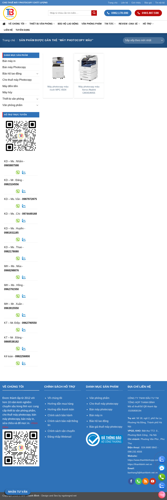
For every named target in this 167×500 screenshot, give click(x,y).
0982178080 (11, 251)
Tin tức (109, 24)
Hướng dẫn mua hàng (61, 403)
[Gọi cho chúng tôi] (138, 481)
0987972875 (29, 199)
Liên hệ (124, 2)
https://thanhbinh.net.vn (140, 464)
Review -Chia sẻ (128, 24)
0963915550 (11, 308)
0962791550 (11, 289)
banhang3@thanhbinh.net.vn (143, 472)
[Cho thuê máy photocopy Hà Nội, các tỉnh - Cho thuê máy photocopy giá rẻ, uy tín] (22, 13)
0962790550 (29, 322)
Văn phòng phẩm (92, 24)
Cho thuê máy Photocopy (17, 79)
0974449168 (29, 213)
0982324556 (11, 184)
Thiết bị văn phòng (41, 24)
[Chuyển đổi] (37, 73)
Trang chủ (112, 2)
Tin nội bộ (160, 2)
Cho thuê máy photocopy (103, 403)
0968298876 (11, 270)
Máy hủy (7, 92)
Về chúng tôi (16, 24)
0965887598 (11, 165)
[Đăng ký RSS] (145, 481)
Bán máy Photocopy (14, 67)
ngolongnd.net (69, 495)
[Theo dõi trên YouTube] (152, 481)
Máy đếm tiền (10, 86)
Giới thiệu (136, 2)
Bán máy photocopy (100, 409)
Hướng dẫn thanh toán (61, 409)
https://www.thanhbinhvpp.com (143, 460)
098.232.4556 (135, 452)
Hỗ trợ (147, 24)
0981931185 (11, 232)
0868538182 (11, 341)
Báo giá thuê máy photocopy (105, 426)
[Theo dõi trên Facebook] (131, 481)
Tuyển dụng (23, 30)
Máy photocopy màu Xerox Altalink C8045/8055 (88, 89)
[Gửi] (94, 13)
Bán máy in (8, 61)
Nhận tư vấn (18, 491)
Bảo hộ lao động (68, 24)
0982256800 (22, 356)
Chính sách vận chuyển (61, 431)
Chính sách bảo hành (60, 415)
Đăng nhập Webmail (59, 436)
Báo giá (148, 2)
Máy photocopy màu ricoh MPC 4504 (57, 88)
